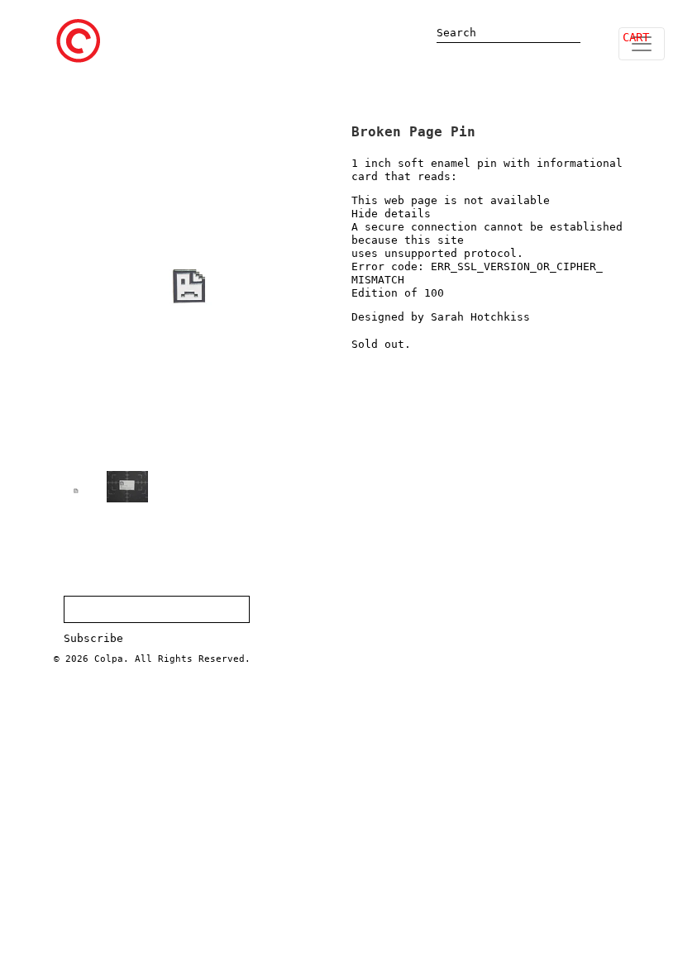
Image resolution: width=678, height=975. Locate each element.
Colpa (108, 659)
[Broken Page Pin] (76, 491)
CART (636, 37)
